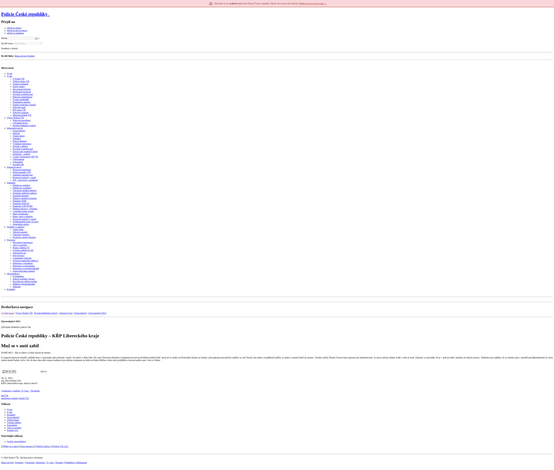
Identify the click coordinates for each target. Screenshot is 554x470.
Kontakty (11, 415)
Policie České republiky (24, 14)
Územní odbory (14, 422)
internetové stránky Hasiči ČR (15, 398)
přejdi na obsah (14, 28)
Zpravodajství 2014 (97, 313)
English (31, 56)
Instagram (40, 462)
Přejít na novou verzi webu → (313, 3)
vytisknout (6, 391)
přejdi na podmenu (15, 33)
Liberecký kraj (65, 313)
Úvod (9, 409)
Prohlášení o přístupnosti (75, 462)
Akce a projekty (14, 428)
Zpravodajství (80, 313)
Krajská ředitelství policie (45, 313)
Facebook (35, 391)
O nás (9, 412)
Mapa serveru (21, 56)
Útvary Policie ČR (24, 313)
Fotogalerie (12, 425)
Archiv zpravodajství (16, 441)
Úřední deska (13, 420)
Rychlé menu (7, 43)
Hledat (4, 38)
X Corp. (25, 391)
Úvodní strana (7, 313)
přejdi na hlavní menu (17, 30)
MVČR (4, 395)
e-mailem (16, 391)
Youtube (59, 462)
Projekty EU (12, 430)
